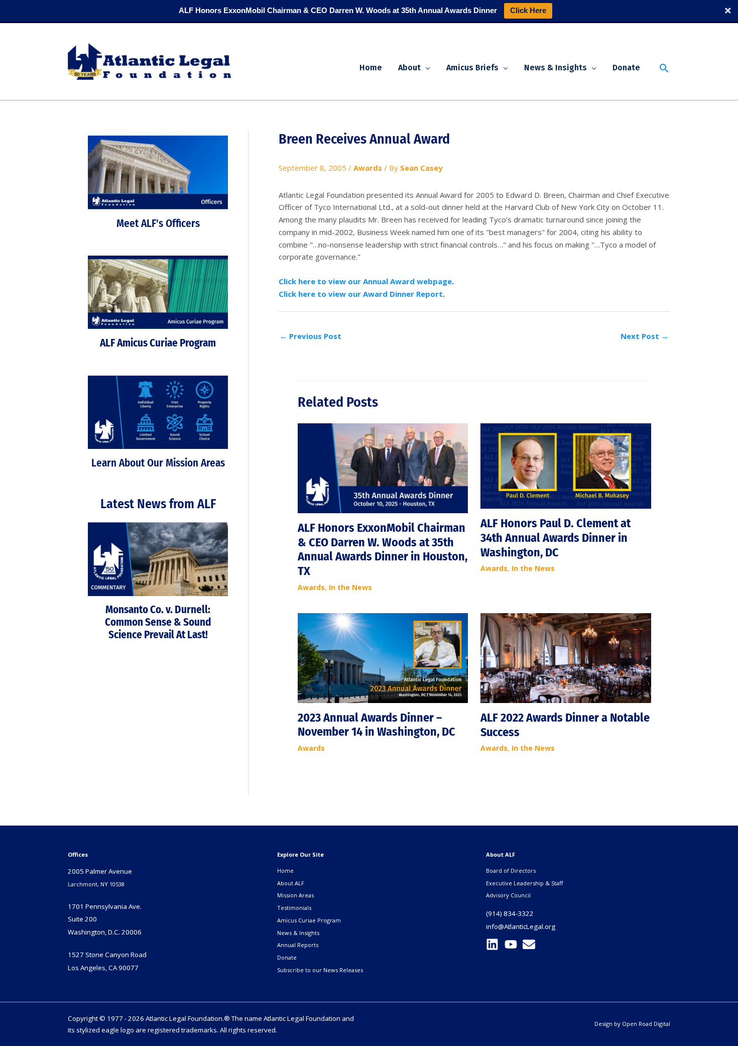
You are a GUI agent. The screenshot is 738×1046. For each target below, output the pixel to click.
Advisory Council (508, 895)
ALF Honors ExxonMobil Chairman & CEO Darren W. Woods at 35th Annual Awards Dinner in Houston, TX (382, 549)
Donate (287, 957)
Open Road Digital (646, 1023)
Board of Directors (511, 870)
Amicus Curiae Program (309, 920)
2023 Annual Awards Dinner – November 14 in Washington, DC (376, 725)
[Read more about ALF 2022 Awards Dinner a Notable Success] (565, 657)
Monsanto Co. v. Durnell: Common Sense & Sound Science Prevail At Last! (158, 622)
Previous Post (310, 336)
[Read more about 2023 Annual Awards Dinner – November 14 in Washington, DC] (383, 657)
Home (285, 870)
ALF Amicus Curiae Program (158, 343)
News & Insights (298, 933)
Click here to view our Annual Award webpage (365, 281)
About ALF (290, 883)
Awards (367, 168)
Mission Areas (295, 895)
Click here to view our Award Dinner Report (361, 294)
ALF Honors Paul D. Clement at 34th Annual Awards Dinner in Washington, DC (555, 537)
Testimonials (294, 907)
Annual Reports (297, 945)
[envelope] (531, 944)
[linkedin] (494, 944)
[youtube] (513, 944)
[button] (425, 67)
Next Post (645, 336)
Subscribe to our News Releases (320, 970)
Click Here (528, 10)
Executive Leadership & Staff (524, 883)
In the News (350, 587)
